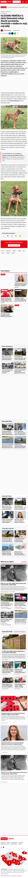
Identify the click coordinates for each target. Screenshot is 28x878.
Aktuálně (3, 7)
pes (24, 250)
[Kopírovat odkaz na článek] (17, 33)
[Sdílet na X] (12, 33)
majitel (19, 250)
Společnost (8, 11)
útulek (13, 253)
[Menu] (26, 2)
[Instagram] (3, 847)
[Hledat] (19, 2)
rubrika (8, 253)
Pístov (2, 253)
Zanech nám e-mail (14, 245)
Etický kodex (14, 842)
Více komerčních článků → (20, 631)
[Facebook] (1, 847)
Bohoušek (8, 250)
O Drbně (8, 842)
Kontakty (21, 842)
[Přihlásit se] (23, 2)
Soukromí (3, 842)
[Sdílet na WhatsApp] (15, 33)
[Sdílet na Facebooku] (10, 33)
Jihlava (14, 250)
